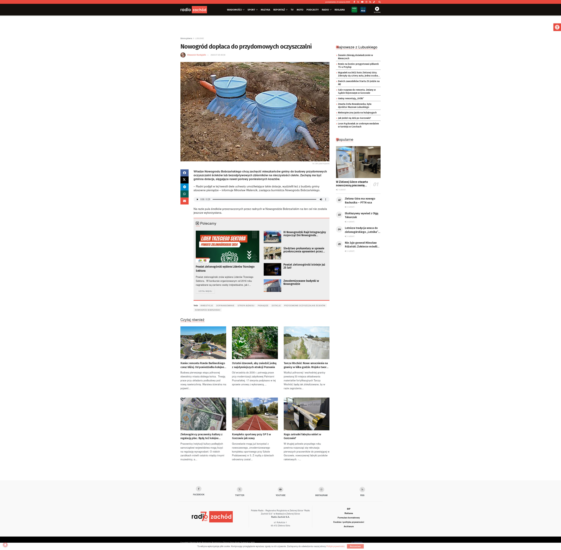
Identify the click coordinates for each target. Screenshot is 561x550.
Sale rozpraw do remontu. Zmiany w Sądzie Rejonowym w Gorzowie (357, 91)
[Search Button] (380, 2)
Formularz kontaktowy (349, 517)
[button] (557, 27)
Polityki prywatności (335, 546)
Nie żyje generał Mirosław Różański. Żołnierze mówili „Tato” (361, 245)
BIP (348, 508)
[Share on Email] (184, 200)
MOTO (300, 9)
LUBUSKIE (199, 38)
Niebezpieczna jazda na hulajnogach (357, 112)
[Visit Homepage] (197, 10)
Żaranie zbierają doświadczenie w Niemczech (355, 57)
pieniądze (263, 305)
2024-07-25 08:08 (218, 54)
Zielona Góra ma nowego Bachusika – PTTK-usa (360, 200)
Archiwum (349, 526)
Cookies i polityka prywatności (348, 521)
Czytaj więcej (207, 291)
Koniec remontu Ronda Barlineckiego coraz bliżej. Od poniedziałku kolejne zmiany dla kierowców (202, 365)
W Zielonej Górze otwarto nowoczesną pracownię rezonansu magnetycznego (352, 183)
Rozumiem (355, 546)
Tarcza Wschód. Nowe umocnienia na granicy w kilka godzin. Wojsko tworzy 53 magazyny (306, 365)
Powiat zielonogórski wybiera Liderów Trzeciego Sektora (225, 268)
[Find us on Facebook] (354, 2)
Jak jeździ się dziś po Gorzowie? (354, 118)
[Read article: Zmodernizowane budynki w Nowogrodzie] (272, 285)
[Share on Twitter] (184, 179)
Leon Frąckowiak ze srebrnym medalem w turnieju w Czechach (358, 125)
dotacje (276, 305)
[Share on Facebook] (184, 172)
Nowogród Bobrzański (207, 310)
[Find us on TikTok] (374, 2)
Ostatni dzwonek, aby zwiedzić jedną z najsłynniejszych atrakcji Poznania (254, 365)
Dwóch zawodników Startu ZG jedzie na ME (359, 83)
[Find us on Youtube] (280, 489)
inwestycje (206, 305)
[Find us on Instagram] (366, 2)
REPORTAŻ (279, 9)
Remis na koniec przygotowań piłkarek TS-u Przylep (358, 66)
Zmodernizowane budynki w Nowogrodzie (301, 282)
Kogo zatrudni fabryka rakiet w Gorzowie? (302, 436)
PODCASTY (313, 9)
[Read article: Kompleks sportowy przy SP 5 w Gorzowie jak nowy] (255, 414)
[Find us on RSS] (370, 2)
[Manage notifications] (5, 544)
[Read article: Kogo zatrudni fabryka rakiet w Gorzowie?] (306, 414)
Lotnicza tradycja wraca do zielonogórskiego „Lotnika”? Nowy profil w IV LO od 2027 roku (362, 230)
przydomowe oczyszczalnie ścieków (304, 305)
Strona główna (186, 38)
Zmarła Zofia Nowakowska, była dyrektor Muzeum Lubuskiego (354, 106)
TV (292, 9)
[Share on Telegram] (184, 186)
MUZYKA (265, 9)
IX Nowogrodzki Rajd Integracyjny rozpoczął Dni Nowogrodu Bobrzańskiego (304, 234)
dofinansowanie (225, 305)
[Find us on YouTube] (362, 2)
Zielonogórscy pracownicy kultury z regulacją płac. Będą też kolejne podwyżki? (201, 436)
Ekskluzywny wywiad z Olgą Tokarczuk (361, 215)
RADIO (325, 9)
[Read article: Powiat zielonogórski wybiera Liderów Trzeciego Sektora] (227, 247)
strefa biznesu (246, 305)
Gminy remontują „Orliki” (351, 98)
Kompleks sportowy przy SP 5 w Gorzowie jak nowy (251, 436)
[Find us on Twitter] (358, 2)
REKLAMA (340, 9)
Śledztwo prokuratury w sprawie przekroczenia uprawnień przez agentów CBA (303, 250)
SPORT (251, 9)
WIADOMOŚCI (234, 9)
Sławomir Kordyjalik (196, 54)
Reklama (348, 513)
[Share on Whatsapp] (184, 193)
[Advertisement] (280, 26)
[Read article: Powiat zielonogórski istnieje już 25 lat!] (272, 269)
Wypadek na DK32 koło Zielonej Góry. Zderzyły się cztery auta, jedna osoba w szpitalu (358, 74)
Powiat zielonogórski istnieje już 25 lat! (304, 266)
